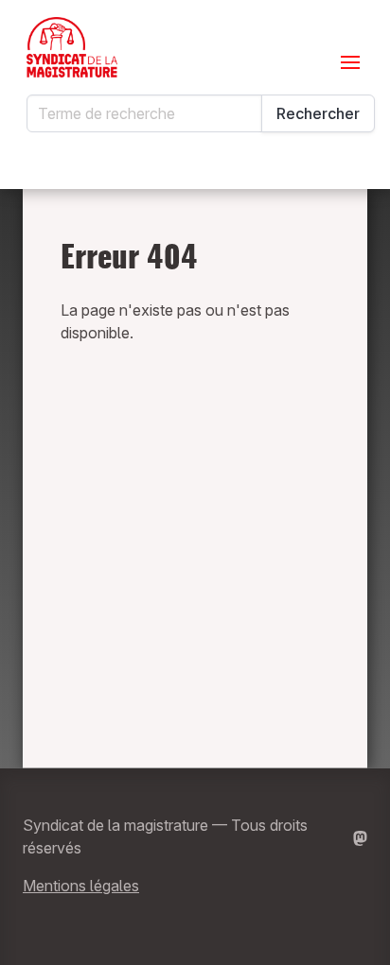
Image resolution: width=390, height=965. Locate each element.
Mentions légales (81, 885)
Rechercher (318, 113)
